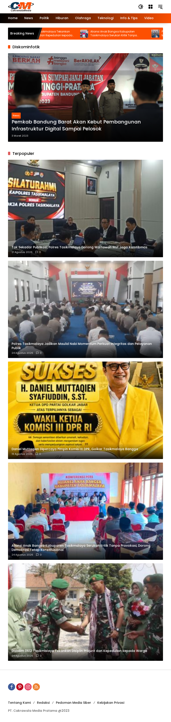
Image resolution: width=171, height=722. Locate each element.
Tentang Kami (19, 702)
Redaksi (43, 702)
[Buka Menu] (150, 6)
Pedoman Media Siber (73, 702)
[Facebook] (11, 686)
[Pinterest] (19, 686)
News (16, 115)
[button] (140, 6)
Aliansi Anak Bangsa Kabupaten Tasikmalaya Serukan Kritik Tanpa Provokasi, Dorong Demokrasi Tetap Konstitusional (86, 33)
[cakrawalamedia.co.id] (47, 6)
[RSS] (36, 686)
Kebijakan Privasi (110, 702)
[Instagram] (28, 686)
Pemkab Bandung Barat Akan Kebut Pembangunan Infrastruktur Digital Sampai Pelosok (76, 125)
